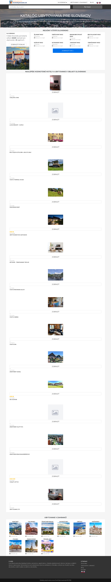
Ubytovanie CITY (15, 509)
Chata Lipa (13, 344)
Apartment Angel (15, 371)
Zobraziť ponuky (18, 44)
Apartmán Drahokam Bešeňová (20, 454)
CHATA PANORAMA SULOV (17, 289)
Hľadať (88, 7)
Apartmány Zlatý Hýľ (16, 427)
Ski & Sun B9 (13, 399)
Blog (92, 2)
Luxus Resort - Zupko (17, 125)
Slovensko (11, 33)
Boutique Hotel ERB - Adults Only (20, 152)
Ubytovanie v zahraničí (78, 2)
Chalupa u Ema (14, 97)
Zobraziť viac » (68, 51)
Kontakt (83, 569)
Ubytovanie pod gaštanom (18, 235)
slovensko (62, 2)
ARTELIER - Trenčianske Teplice (19, 262)
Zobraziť (55, 92)
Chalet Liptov (14, 482)
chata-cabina (14, 317)
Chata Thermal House (17, 179)
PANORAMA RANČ (15, 207)
